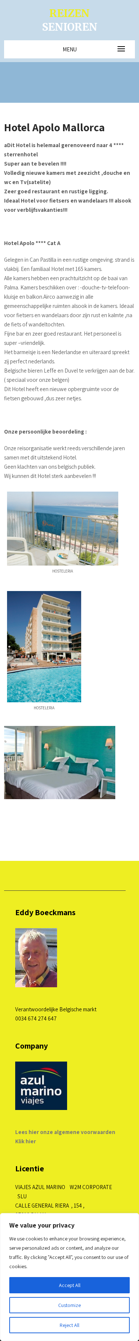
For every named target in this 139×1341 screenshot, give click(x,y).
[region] (69, 1277)
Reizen (69, 20)
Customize (69, 1305)
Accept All (69, 1285)
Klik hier (25, 1141)
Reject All (69, 1325)
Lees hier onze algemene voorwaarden (65, 1131)
